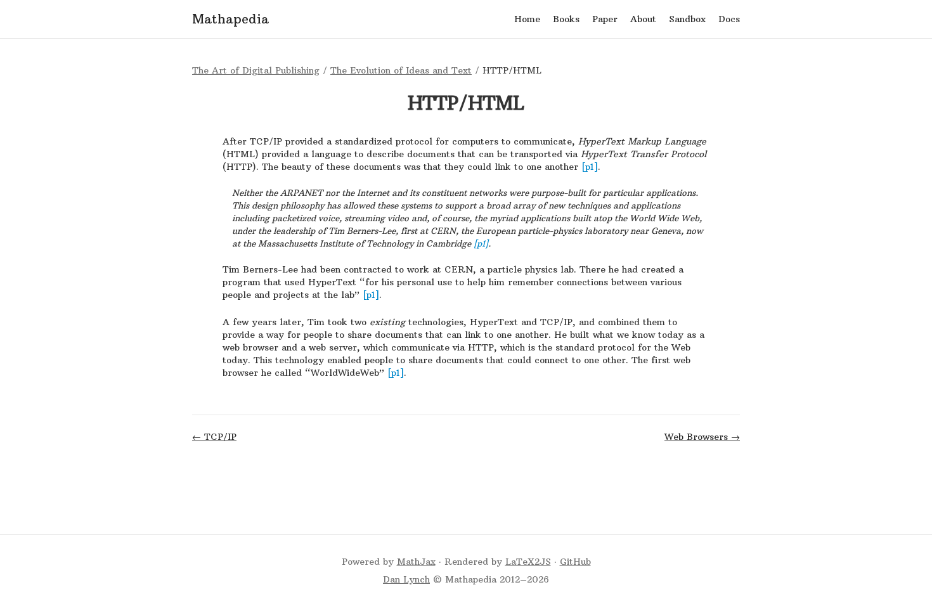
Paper (605, 19)
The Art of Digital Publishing (256, 70)
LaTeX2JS (528, 561)
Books (566, 19)
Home (527, 19)
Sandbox (687, 19)
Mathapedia (230, 19)
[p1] (589, 166)
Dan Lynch (406, 579)
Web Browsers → (702, 436)
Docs (729, 19)
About (643, 19)
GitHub (575, 561)
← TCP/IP (214, 436)
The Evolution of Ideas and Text (401, 70)
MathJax (416, 561)
